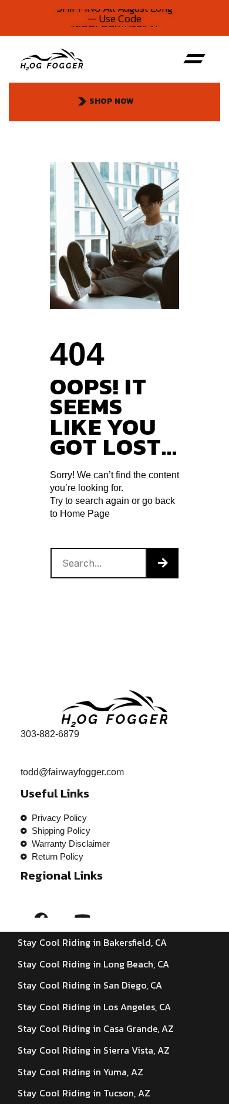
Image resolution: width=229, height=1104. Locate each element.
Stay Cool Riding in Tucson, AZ (84, 1093)
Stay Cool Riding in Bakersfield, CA (92, 942)
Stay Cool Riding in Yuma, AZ (80, 1072)
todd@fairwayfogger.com (72, 772)
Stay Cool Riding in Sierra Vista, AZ (94, 1050)
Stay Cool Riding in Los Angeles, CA (94, 1007)
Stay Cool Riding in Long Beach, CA (93, 964)
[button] (194, 59)
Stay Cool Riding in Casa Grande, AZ (96, 1028)
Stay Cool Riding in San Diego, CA (90, 985)
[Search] (163, 563)
